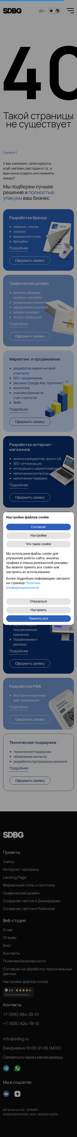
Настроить (39, 610)
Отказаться (38, 601)
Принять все (38, 618)
